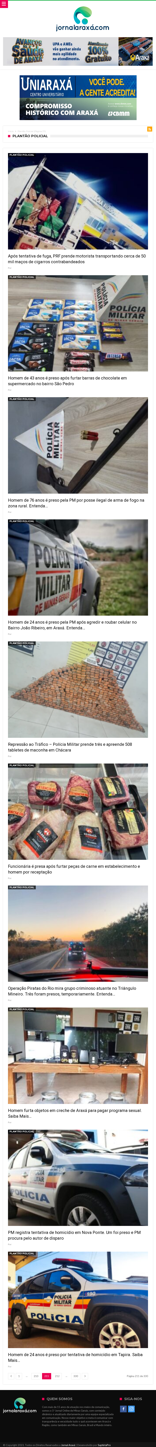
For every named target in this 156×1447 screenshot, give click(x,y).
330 (75, 1376)
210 (36, 1376)
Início (11, 131)
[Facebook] (123, 1409)
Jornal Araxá (68, 1445)
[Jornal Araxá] (82, 4)
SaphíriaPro (104, 1445)
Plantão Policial (22, 154)
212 (57, 1376)
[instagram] (131, 1409)
